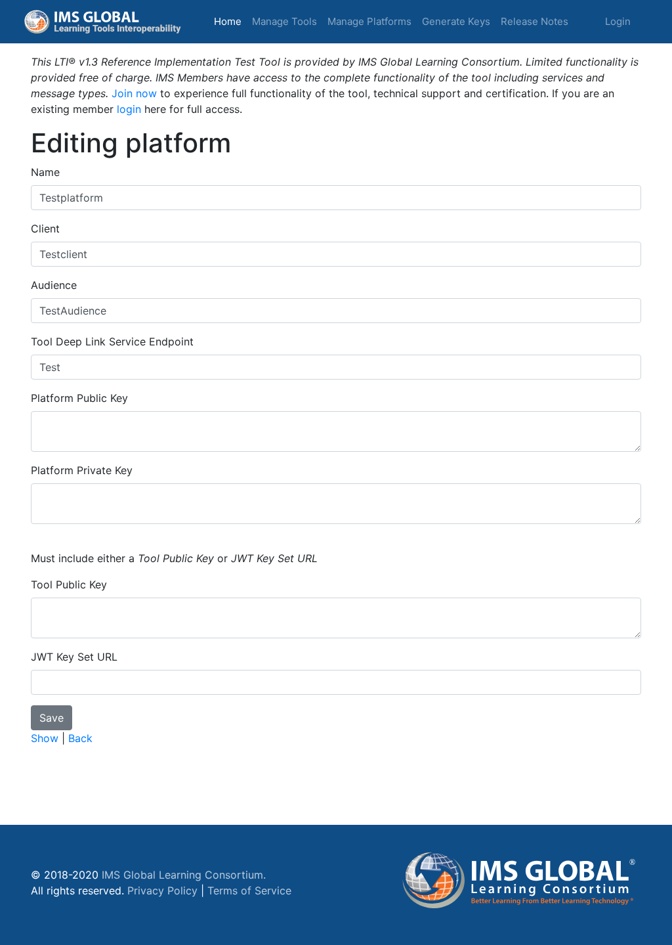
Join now (134, 93)
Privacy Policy (162, 890)
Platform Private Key (82, 470)
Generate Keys (456, 21)
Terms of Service (249, 890)
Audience (54, 285)
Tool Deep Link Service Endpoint (112, 341)
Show (44, 738)
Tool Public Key (69, 584)
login (129, 109)
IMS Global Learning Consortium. (184, 874)
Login (618, 21)
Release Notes (534, 21)
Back (80, 738)
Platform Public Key (79, 398)
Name (45, 172)
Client (45, 228)
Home (230, 21)
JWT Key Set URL (74, 656)
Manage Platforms (369, 21)
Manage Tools (284, 21)
